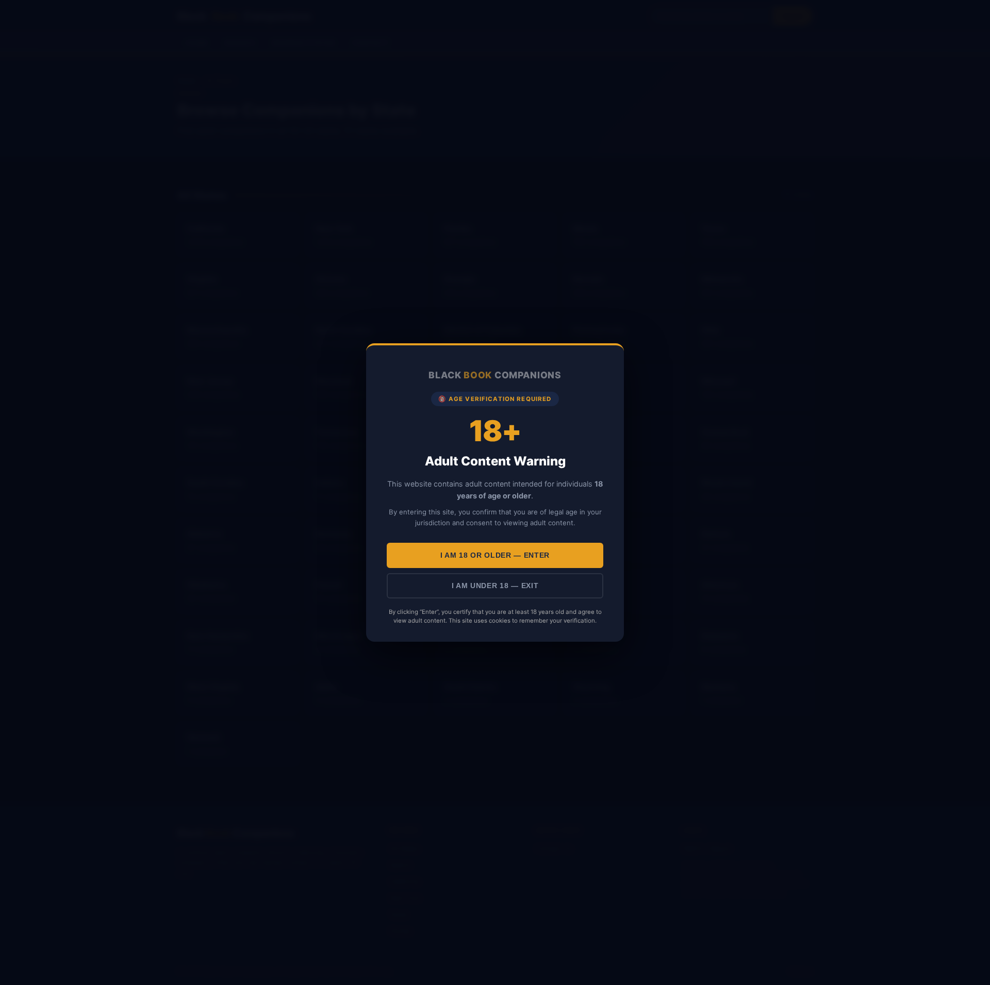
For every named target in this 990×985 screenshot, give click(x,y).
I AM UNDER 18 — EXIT (495, 586)
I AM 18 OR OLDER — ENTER (495, 555)
